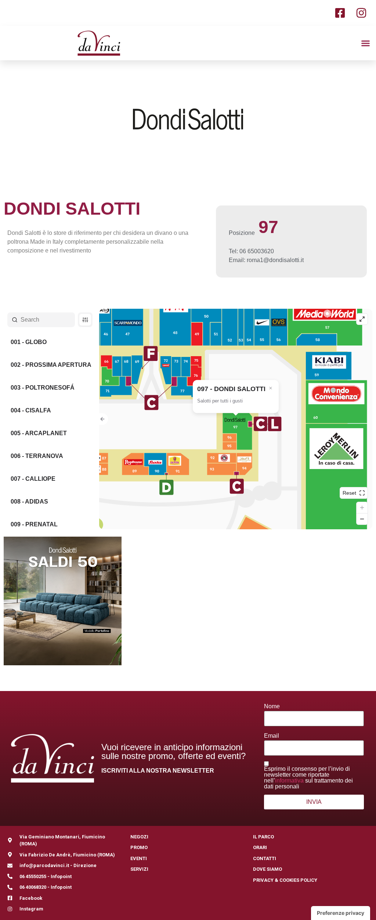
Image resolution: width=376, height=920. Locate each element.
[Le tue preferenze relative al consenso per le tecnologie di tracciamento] (340, 913)
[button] (366, 43)
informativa (289, 780)
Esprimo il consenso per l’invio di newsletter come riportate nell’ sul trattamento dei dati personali (308, 778)
